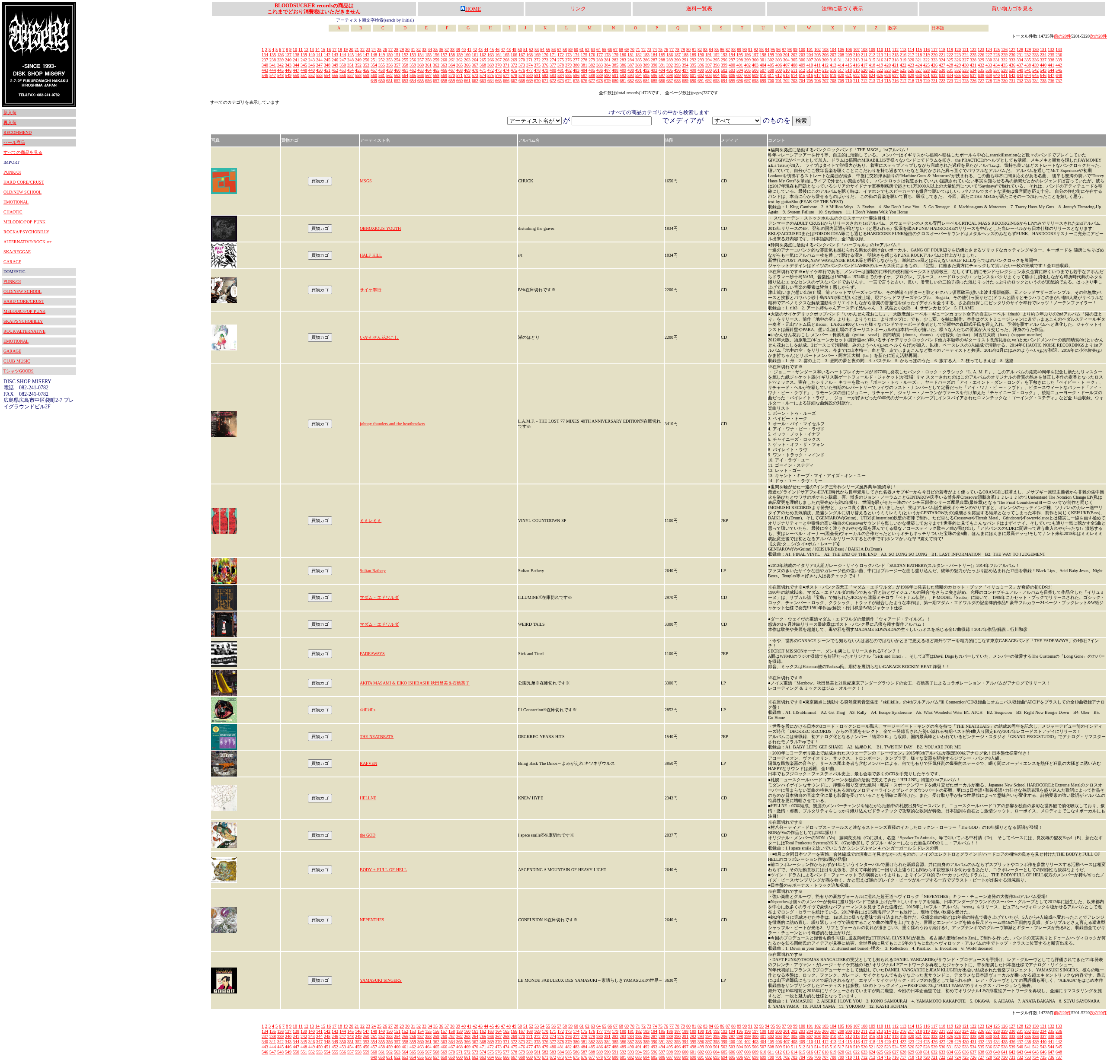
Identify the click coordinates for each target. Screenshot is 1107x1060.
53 (536, 49)
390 (654, 65)
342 (280, 65)
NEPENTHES (372, 919)
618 (825, 75)
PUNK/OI (12, 172)
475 (514, 70)
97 (784, 49)
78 (677, 49)
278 (584, 59)
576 (498, 75)
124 (988, 49)
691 (700, 80)
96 (778, 49)
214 (887, 54)
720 (926, 80)
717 (903, 80)
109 (872, 49)
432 (981, 65)
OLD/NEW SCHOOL (22, 192)
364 (451, 65)
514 (817, 70)
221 (942, 54)
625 (880, 75)
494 (662, 70)
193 (724, 54)
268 (506, 59)
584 (560, 75)
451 (327, 70)
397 (708, 65)
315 (872, 59)
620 (841, 75)
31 (413, 49)
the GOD (367, 835)
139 (304, 54)
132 (1051, 49)
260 (444, 59)
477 (529, 70)
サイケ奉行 (370, 289)
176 (592, 54)
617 (817, 75)
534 (973, 70)
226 (981, 54)
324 (942, 59)
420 (887, 65)
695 (732, 80)
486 (599, 70)
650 (381, 80)
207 (833, 54)
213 (880, 54)
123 (981, 49)
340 (265, 65)
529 (934, 70)
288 (662, 59)
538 (1004, 70)
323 (934, 59)
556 (342, 75)
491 (638, 70)
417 (864, 65)
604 (716, 75)
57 (559, 49)
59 (570, 49)
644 (1027, 75)
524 (895, 70)
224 (965, 54)
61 (581, 49)
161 (475, 54)
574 (483, 75)
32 (418, 49)
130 (1035, 49)
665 (498, 80)
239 (280, 59)
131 (1043, 49)
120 (957, 49)
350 (342, 65)
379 (568, 65)
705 (809, 80)
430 (965, 65)
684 (646, 80)
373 (521, 65)
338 (1051, 59)
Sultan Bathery (373, 570)
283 (623, 59)
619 (833, 75)
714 (880, 80)
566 (420, 75)
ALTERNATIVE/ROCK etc (27, 241)
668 (521, 80)
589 (599, 75)
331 (996, 59)
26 (385, 49)
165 (506, 54)
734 (1035, 80)
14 (317, 49)
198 (763, 54)
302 (771, 59)
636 (965, 75)
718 (911, 80)
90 (744, 49)
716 (895, 80)
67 (615, 49)
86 (722, 49)
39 (458, 49)
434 (996, 65)
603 (708, 75)
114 (911, 49)
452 (335, 70)
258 (428, 59)
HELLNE (368, 798)
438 (1027, 65)
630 (918, 75)
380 (576, 65)
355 (381, 65)
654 (413, 80)
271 (529, 59)
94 (767, 49)
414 (841, 65)
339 (1059, 59)
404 (763, 65)
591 (615, 75)
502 (724, 70)
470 (475, 70)
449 (311, 70)
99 (795, 49)
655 (420, 80)
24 (373, 49)
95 (773, 49)
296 (724, 59)
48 (508, 49)
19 (345, 49)
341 (272, 65)
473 (498, 70)
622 (856, 75)
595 (646, 75)
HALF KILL (371, 255)
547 (272, 75)
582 (545, 75)
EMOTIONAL (16, 202)
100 (802, 49)
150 (389, 54)
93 (761, 49)
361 (428, 65)
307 (809, 59)
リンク (578, 9)
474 (506, 70)
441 (1051, 65)
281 (607, 59)
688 (677, 80)
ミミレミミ (370, 520)
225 (973, 54)
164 (498, 54)
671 (545, 80)
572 (467, 75)
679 (607, 80)
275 (560, 59)
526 (911, 70)
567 (428, 75)
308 (817, 59)
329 (981, 59)
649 (374, 80)
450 (319, 70)
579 (521, 75)
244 (319, 59)
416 (856, 65)
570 (451, 75)
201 (786, 54)
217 (911, 54)
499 (700, 70)
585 (568, 75)
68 (621, 49)
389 (646, 65)
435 (1004, 65)
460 (397, 70)
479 (545, 70)
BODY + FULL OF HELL (383, 869)
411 (817, 65)
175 (584, 54)
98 (789, 49)
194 (732, 54)
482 (568, 70)
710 (848, 80)
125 (996, 49)
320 (911, 59)
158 (451, 54)
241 (296, 59)
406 (778, 65)
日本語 (937, 27)
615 (802, 75)
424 (918, 65)
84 (711, 49)
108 (864, 49)
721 (934, 80)
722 (942, 80)
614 (794, 75)
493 (654, 70)
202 (794, 54)
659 (451, 80)
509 (778, 70)
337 (1043, 59)
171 (553, 54)
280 (599, 59)
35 (435, 49)
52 (531, 49)
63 (593, 49)
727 (981, 80)
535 (981, 70)
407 (786, 65)
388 (638, 65)
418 (872, 65)
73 (649, 49)
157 (444, 54)
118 (942, 49)
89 (739, 49)
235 (1051, 54)
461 (405, 70)
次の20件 (1098, 36)
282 (615, 59)
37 (447, 49)
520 (864, 70)
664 (490, 80)
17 (334, 49)
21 (357, 49)
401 (739, 65)
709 (841, 80)
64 (598, 49)
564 (405, 75)
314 (864, 59)
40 (463, 49)
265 (483, 59)
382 (592, 65)
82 (699, 49)
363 (444, 65)
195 (739, 54)
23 (368, 49)
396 (700, 65)
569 (444, 75)
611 (771, 75)
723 (950, 80)
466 (444, 70)
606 (732, 75)
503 (732, 70)
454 (350, 70)
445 (280, 70)
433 (988, 65)
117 (934, 49)
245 (327, 59)
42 (475, 49)
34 (430, 49)
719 (918, 80)
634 (950, 75)
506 (755, 70)
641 (1004, 75)
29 (402, 49)
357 (397, 65)
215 (895, 54)
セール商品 (14, 142)
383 (599, 65)
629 (911, 75)
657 (436, 80)
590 (607, 75)
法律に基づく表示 (842, 9)
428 (950, 65)
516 (833, 70)
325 (950, 59)
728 (988, 80)
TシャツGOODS (18, 371)
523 (887, 70)
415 (848, 65)
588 (592, 75)
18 (340, 49)
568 (436, 75)
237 (265, 59)
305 (794, 59)
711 (856, 80)
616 (809, 75)
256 (413, 59)
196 (747, 54)
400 (732, 65)
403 (755, 65)
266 (490, 59)
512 (802, 70)
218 (918, 54)
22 (362, 49)
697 (747, 80)
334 (1020, 59)
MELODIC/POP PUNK (24, 222)
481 (560, 70)
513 (809, 70)
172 (560, 54)
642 (1012, 75)
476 (521, 70)
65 (604, 49)
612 (778, 75)
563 (397, 75)
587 (584, 75)
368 (483, 65)
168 (529, 54)
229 (1004, 54)
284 (630, 59)
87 (728, 49)
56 (553, 49)
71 (638, 49)
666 (506, 80)
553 (319, 75)
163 (490, 54)
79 (683, 49)
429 (957, 65)
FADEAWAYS (372, 653)
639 (988, 75)
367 (475, 65)
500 (708, 70)
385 (615, 65)
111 (887, 49)
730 (1004, 80)
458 (381, 70)
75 (660, 49)
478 (537, 70)
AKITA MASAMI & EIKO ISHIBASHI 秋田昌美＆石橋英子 (415, 683)
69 (626, 49)
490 (630, 70)
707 (825, 80)
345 (304, 65)
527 (918, 70)
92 (756, 49)
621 (848, 75)
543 (1043, 70)
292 (693, 59)
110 (880, 49)
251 (374, 59)
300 (755, 59)
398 (716, 65)
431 (973, 65)
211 (864, 54)
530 (942, 70)
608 (747, 75)
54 (542, 49)
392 (669, 65)
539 (1012, 70)
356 (389, 65)
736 (1051, 80)
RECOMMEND (17, 132)
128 (1020, 49)
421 (895, 65)
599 (677, 75)
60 (576, 49)
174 (576, 54)
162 (483, 54)
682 (630, 80)
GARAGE (12, 261)
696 (739, 80)
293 (700, 59)
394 (685, 65)
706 (817, 80)
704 (802, 80)
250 (366, 59)
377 (553, 65)
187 (677, 54)
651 (389, 80)
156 (436, 54)
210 (856, 54)
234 (1043, 54)
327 (965, 59)
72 (643, 49)
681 (623, 80)
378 (560, 65)
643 (1020, 75)
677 (592, 80)
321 (918, 59)
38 (452, 49)
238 (272, 59)
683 (638, 80)
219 (926, 54)
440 (1043, 65)
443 (265, 70)
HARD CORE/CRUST (23, 182)
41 (469, 49)
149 (381, 54)
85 (716, 49)
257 (420, 59)
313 (856, 59)
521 (872, 70)
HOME (473, 9)
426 (934, 65)
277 (576, 59)
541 (1027, 70)
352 (358, 65)
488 (615, 70)
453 (342, 70)
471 (483, 70)
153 (413, 54)
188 (685, 54)
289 (669, 59)
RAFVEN (368, 763)
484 (584, 70)
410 (809, 65)
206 (825, 54)
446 (288, 70)
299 (747, 59)
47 (503, 49)
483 (576, 70)
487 (607, 70)
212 (872, 54)
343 (288, 65)
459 (389, 70)
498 (693, 70)
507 (763, 70)
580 (529, 75)
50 (520, 49)
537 (996, 70)
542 (1035, 70)
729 (996, 80)
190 (700, 54)
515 (825, 70)
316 (880, 59)
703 (794, 80)
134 (265, 54)
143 (335, 54)
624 (872, 75)
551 (304, 75)
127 (1012, 49)
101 (809, 49)
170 (545, 54)
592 (623, 75)
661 (467, 80)
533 (965, 70)
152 (405, 54)
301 (763, 59)
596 (654, 75)
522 (880, 70)
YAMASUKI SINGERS (381, 980)
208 (841, 54)
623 (864, 75)
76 (666, 49)
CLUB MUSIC (16, 361)
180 (623, 54)
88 (733, 49)
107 (856, 49)
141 (319, 54)
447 (296, 70)
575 (490, 75)
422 (903, 65)
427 (942, 65)
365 (459, 65)
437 (1020, 65)
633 (942, 75)
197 (755, 54)
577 (506, 75)
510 (786, 70)
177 (599, 54)
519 (856, 70)
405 (771, 65)
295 (716, 59)
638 (981, 75)
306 (802, 59)
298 (739, 59)
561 (381, 75)
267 (498, 59)
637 (973, 75)
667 (514, 80)
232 (1027, 54)
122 (973, 49)
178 (607, 54)
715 (887, 80)
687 (669, 80)
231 (1020, 54)
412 (825, 65)
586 (576, 75)
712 (864, 80)
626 (887, 75)
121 (965, 49)
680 (615, 80)
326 (957, 59)
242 (304, 59)
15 (323, 49)
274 (553, 59)
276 (568, 59)
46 (497, 49)
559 (366, 75)
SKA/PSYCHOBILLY (23, 321)
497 (685, 70)
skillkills (367, 709)
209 (848, 54)
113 (903, 49)
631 (926, 75)
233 (1035, 54)
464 (428, 70)
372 (514, 65)
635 (957, 75)
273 (545, 59)
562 (389, 75)
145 (350, 54)
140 (311, 54)
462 (413, 70)
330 (988, 59)
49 (514, 49)
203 (802, 54)
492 (646, 70)
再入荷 (9, 122)
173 (568, 54)
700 (771, 80)
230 (1012, 54)
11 (300, 49)
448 (304, 70)
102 (817, 49)
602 (700, 75)
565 (413, 75)
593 (630, 75)
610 (763, 75)
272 (537, 59)
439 (1035, 65)
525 (903, 70)
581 (537, 75)
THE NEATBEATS (377, 736)
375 (537, 65)
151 (397, 54)
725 (965, 80)
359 (413, 65)
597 (662, 75)
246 (335, 59)
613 (786, 75)
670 (537, 80)
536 (988, 70)
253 (389, 59)
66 (610, 49)
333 (1012, 59)
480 (553, 70)
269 (514, 59)
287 (654, 59)
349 (335, 65)
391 (662, 65)
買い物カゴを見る (1012, 9)
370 (498, 65)
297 (732, 59)
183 (646, 54)
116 (926, 49)
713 (872, 80)
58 (565, 49)
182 (638, 54)
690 (693, 80)
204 (809, 54)
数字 (892, 27)
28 (396, 49)
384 (607, 65)
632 (934, 75)
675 (576, 80)
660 (459, 80)
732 (1020, 80)
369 (490, 65)
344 (296, 65)
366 (467, 65)
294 (708, 59)
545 (1059, 70)
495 (669, 70)
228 (996, 54)
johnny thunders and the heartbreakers (392, 423)
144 (342, 54)
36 (441, 49)
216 (903, 54)
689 (685, 80)
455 (358, 70)
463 (420, 70)
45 (492, 49)
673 (560, 80)
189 (693, 54)
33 (424, 49)
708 (833, 80)
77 (671, 49)
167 (521, 54)
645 (1035, 75)
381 (584, 65)
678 (599, 80)
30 (407, 49)
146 (358, 54)
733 (1027, 80)
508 (771, 70)
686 (662, 80)
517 (841, 70)
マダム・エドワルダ (379, 597)
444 (272, 70)
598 (669, 75)
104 (833, 49)
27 (390, 49)
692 (708, 80)
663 (483, 80)
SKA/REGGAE (17, 251)
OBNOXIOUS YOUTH (380, 228)
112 (895, 49)
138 (296, 54)
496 (677, 70)
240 (288, 59)
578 (514, 75)
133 (1059, 49)
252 (381, 59)
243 (311, 59)
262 (459, 59)
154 (420, 54)
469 (467, 70)
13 (312, 49)
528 (926, 70)
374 (529, 65)
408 (794, 65)
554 (327, 75)
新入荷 (9, 112)
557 (350, 75)
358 (405, 65)
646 (1043, 75)
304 (786, 59)
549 (288, 75)
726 (973, 80)
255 (405, 59)
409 (802, 65)
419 (880, 65)
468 (459, 70)
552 (311, 75)
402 (747, 65)
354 (374, 65)
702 (786, 80)
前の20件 (1062, 36)
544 (1051, 70)
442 (1059, 65)
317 (887, 59)
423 (911, 65)
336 (1035, 59)
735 (1043, 80)
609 (755, 75)
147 (366, 54)
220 (934, 54)
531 (950, 70)
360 (420, 65)
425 (926, 65)
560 (374, 75)
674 (568, 80)
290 (677, 59)
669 (529, 80)
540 (1020, 70)
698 (755, 80)
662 (475, 80)
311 (841, 59)
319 (903, 59)
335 (1027, 59)
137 (288, 54)
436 (1012, 65)
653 (405, 80)
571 (459, 75)
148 (374, 54)
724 (957, 80)
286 (646, 59)
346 (311, 65)
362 (436, 65)
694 (724, 80)
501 (716, 70)
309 (825, 59)
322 (926, 59)
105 (841, 49)
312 (848, 59)
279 (592, 59)
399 (724, 65)
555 (335, 75)
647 (1051, 75)
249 (358, 59)
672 (553, 80)
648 (1059, 75)
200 (778, 54)
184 (654, 54)
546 (265, 75)
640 (996, 75)
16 (328, 49)
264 (475, 59)
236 (1059, 54)
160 (467, 54)
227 (988, 54)
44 (486, 49)
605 (724, 75)
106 (848, 49)
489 (623, 70)
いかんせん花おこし (379, 337)
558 (358, 75)
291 (685, 59)
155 (428, 54)
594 (638, 75)
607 (739, 75)
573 (475, 75)
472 (490, 70)
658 (444, 80)
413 (833, 65)
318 (895, 59)
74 (655, 49)
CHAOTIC (12, 212)
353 (366, 65)
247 (342, 59)
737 (1059, 80)
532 (957, 70)
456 (366, 70)
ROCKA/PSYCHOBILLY (26, 231)
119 (950, 49)
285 (638, 59)
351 (350, 65)
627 (895, 75)
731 (1012, 80)
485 (592, 70)
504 (739, 70)
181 (630, 54)
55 (548, 49)
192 (716, 54)
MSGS (366, 180)
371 (506, 65)
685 (654, 80)
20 (351, 49)
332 (1004, 59)
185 (662, 54)
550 (296, 75)
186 (669, 54)
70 (632, 49)
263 (467, 59)
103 (825, 49)
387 (630, 65)
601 (693, 75)
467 (451, 70)
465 (436, 70)
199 (771, 54)
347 (319, 65)
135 (272, 54)
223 (957, 54)
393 (677, 65)
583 (553, 75)
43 (480, 49)
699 (763, 80)
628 (903, 75)
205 (817, 54)
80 (688, 49)
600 (685, 75)
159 (459, 54)
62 (587, 49)
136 (280, 54)
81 (694, 49)
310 (833, 59)
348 (327, 65)
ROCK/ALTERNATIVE (24, 331)
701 (778, 80)
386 (623, 65)
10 (295, 49)
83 (705, 49)
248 (350, 59)
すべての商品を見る (22, 152)
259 (436, 59)
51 (525, 49)
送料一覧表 (699, 9)
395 (693, 65)
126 (1004, 49)
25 (379, 49)
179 (615, 54)
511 (794, 70)
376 (545, 65)
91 (750, 49)
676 (584, 80)
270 (521, 59)
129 (1027, 49)
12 (306, 49)
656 (428, 80)
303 (778, 59)
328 (973, 59)
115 (918, 49)
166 (514, 54)
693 (716, 80)
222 (950, 54)
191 (708, 54)
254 (397, 59)
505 (747, 70)
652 (397, 80)
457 (374, 70)
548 (280, 75)
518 (848, 70)
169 (537, 54)
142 (327, 54)
